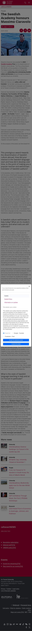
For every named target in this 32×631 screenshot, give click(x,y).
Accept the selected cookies (16, 340)
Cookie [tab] (6, 296)
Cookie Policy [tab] (8, 299)
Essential (7, 333)
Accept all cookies (16, 344)
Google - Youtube (19, 333)
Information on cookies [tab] (11, 302)
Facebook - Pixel (10, 336)
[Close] (29, 286)
